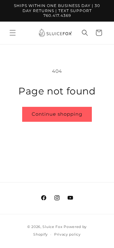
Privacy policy (67, 234)
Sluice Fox (52, 226)
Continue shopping (57, 114)
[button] (13, 33)
